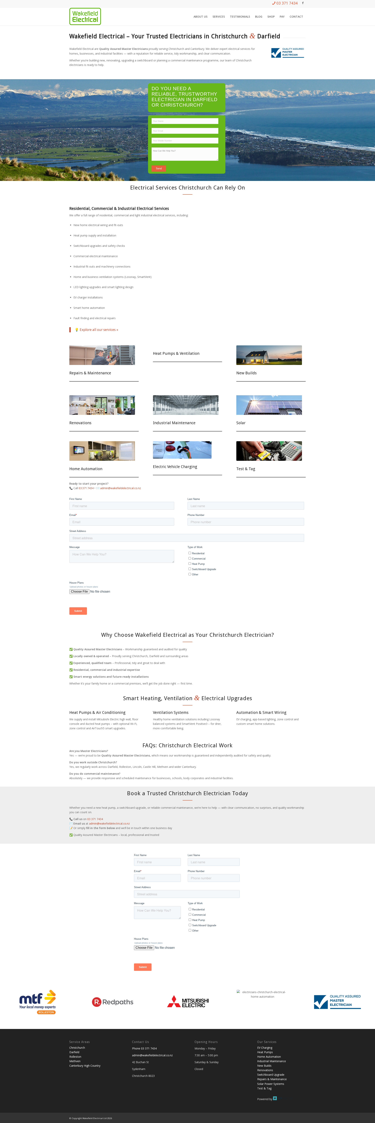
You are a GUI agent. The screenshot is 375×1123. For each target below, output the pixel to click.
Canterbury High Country (84, 1065)
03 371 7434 (86, 488)
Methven (74, 1061)
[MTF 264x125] (37, 1002)
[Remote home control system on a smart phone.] (102, 451)
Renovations (80, 422)
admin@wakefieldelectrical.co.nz (109, 823)
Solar (241, 422)
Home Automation (85, 468)
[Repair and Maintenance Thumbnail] (102, 355)
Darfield (74, 1052)
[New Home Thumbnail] (269, 355)
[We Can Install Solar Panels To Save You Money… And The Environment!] (269, 405)
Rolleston (75, 1056)
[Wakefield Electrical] (85, 16)
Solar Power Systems (270, 1084)
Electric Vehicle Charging (175, 466)
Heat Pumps (265, 1052)
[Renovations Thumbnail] (102, 405)
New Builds (246, 373)
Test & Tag (245, 468)
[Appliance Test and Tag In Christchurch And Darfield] (269, 451)
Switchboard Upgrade (270, 1074)
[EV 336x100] (182, 450)
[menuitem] (200, 16)
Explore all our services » (99, 329)
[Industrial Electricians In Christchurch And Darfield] (186, 405)
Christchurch (77, 1047)
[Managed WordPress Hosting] (283, 1099)
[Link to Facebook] (303, 3)
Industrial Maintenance (174, 422)
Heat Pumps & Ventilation (176, 353)
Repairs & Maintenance (90, 373)
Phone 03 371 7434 (144, 1048)
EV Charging (264, 1047)
